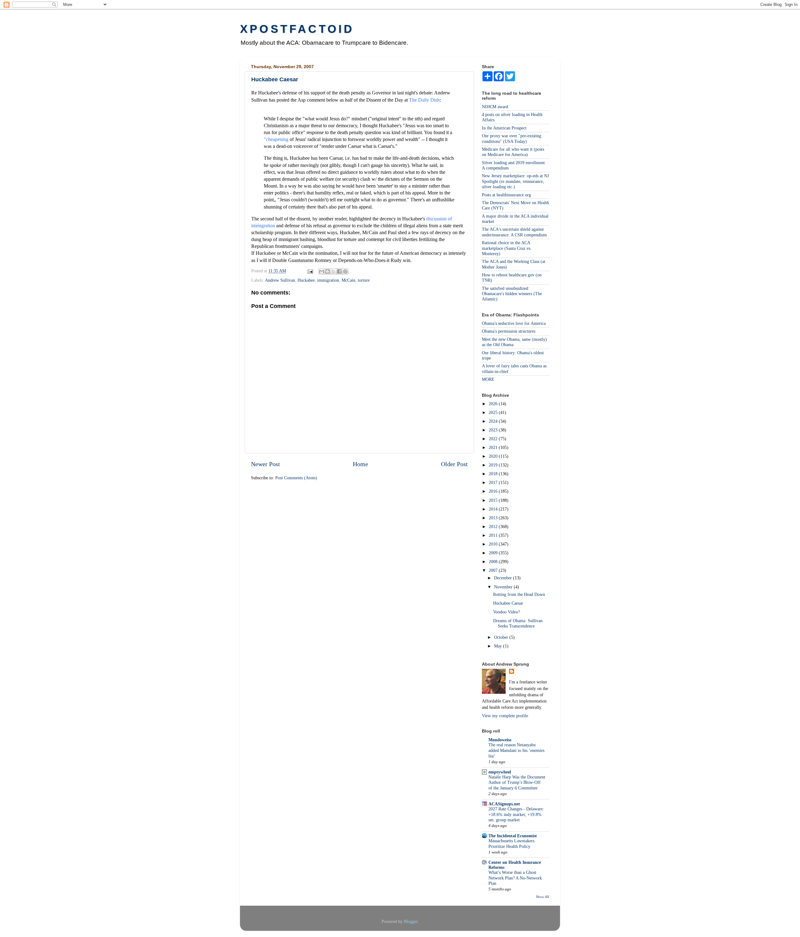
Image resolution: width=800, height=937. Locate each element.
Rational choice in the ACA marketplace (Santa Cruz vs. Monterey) (507, 248)
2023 (494, 429)
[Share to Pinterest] (345, 271)
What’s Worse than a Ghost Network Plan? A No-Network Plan (515, 878)
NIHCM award (495, 106)
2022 (494, 438)
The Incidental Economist (512, 835)
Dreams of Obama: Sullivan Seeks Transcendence (517, 623)
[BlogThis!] (327, 271)
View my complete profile (505, 715)
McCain (348, 280)
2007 (494, 570)
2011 (494, 535)
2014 (494, 508)
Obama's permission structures (508, 331)
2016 (494, 491)
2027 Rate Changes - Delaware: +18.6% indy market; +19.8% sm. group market (516, 815)
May (498, 645)
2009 (494, 552)
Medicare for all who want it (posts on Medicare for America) (513, 152)
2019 (494, 464)
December (503, 577)
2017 (494, 482)
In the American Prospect (504, 127)
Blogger (411, 921)
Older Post (454, 464)
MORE (488, 379)
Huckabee (306, 280)
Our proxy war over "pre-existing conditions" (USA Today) (511, 138)
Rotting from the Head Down (519, 594)
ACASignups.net (504, 803)
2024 (494, 421)
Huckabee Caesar (508, 603)
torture (364, 280)
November (504, 586)
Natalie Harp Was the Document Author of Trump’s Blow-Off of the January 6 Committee (516, 783)
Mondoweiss (499, 739)
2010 (494, 544)
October (501, 637)
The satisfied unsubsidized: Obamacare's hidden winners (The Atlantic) (512, 294)
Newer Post (265, 464)
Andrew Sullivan (280, 280)
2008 (494, 561)
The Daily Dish (424, 100)
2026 (494, 403)
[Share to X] (333, 271)
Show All (542, 897)
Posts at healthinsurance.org (506, 194)
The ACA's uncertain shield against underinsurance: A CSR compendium (514, 232)
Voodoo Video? (506, 611)
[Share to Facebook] (339, 271)
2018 (494, 473)
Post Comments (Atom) (296, 477)
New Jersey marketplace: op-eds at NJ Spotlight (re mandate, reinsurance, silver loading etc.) (515, 181)
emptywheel (499, 771)
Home (360, 464)
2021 (494, 447)
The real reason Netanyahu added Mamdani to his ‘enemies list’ (516, 750)
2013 (494, 517)
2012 (494, 526)
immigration (328, 280)
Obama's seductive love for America (514, 323)
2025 (494, 412)
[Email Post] (309, 270)
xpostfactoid (297, 29)
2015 (494, 500)
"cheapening (276, 139)
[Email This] (321, 271)
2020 (494, 456)
